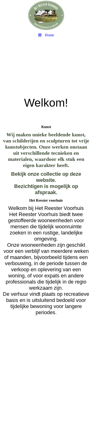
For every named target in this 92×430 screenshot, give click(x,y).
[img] (46, 15)
